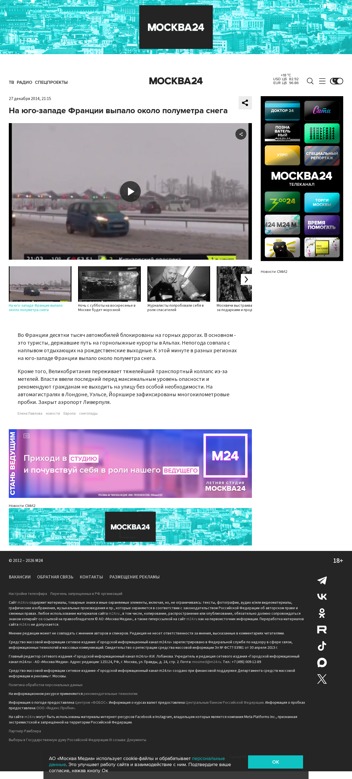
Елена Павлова (30, 413)
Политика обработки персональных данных (45, 685)
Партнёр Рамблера (25, 731)
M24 (39, 561)
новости (53, 413)
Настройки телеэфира (28, 594)
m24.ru (23, 602)
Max (322, 662)
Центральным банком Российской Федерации (225, 702)
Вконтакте (322, 596)
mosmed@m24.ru (206, 662)
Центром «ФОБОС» (91, 702)
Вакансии (20, 577)
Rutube (322, 629)
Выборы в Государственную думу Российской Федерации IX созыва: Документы (77, 740)
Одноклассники (322, 613)
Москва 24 (176, 81)
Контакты (91, 577)
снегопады (88, 413)
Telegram (322, 580)
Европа (70, 413)
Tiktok (322, 646)
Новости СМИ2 (22, 505)
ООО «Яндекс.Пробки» (55, 708)
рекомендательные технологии (111, 694)
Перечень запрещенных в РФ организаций (86, 594)
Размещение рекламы (134, 577)
